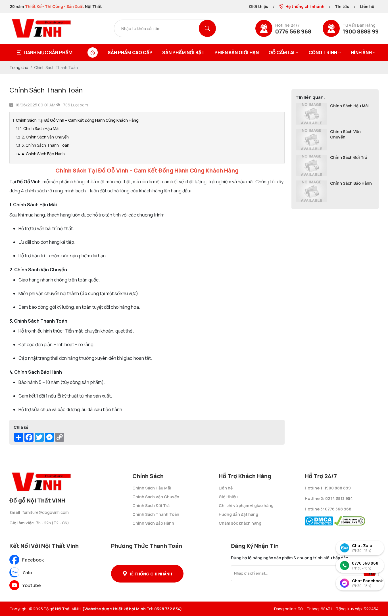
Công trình (322, 52)
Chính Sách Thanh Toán (155, 514)
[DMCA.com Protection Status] (319, 519)
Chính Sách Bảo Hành (351, 183)
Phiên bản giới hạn (236, 52)
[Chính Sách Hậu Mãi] (311, 114)
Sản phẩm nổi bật (183, 52)
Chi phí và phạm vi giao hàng (246, 505)
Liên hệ (367, 6)
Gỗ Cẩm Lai (281, 52)
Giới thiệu (258, 6)
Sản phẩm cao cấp (130, 52)
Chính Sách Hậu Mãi (349, 105)
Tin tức (342, 6)
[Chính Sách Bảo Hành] (311, 191)
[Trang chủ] (93, 52)
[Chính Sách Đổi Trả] (311, 165)
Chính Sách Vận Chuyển (345, 134)
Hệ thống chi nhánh (304, 6)
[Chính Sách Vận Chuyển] (311, 139)
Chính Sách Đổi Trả (348, 157)
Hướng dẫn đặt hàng (238, 514)
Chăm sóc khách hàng (240, 523)
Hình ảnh (361, 52)
